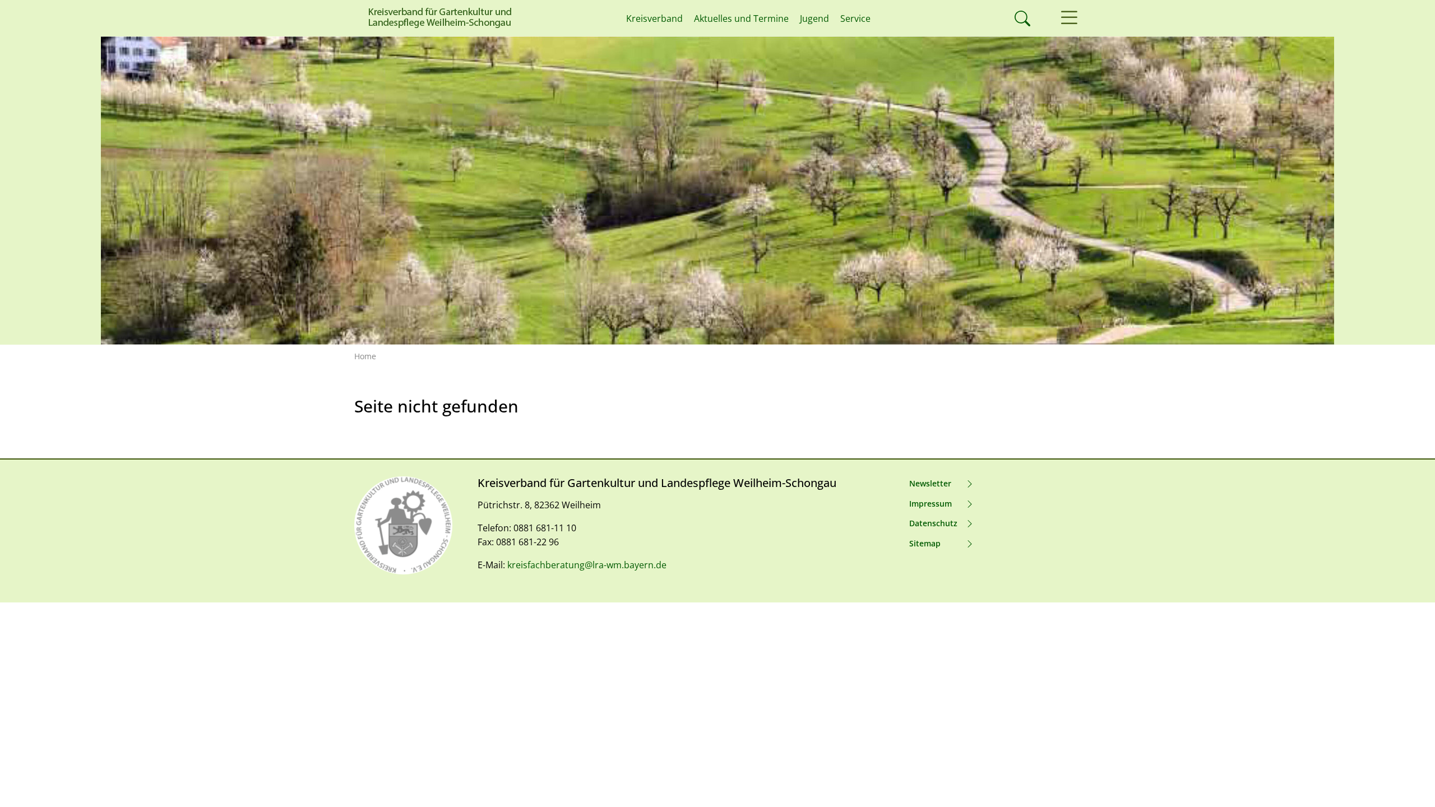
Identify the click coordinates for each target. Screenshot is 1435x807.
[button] (1069, 18)
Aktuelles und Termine (741, 18)
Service (855, 18)
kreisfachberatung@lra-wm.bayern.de (586, 565)
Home (365, 356)
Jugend (814, 18)
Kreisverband (654, 18)
